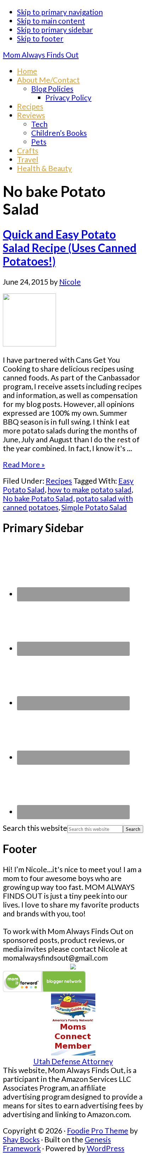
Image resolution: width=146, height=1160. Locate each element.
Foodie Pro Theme (97, 1130)
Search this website (35, 827)
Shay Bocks (21, 1139)
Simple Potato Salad (94, 507)
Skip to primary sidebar (55, 29)
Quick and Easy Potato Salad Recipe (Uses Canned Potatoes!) (69, 248)
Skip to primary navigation (60, 11)
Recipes (59, 480)
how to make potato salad (89, 489)
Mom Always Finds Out (41, 54)
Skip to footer (40, 38)
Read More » (24, 464)
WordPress (105, 1148)
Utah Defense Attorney (73, 1061)
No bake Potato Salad (38, 498)
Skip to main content (51, 20)
